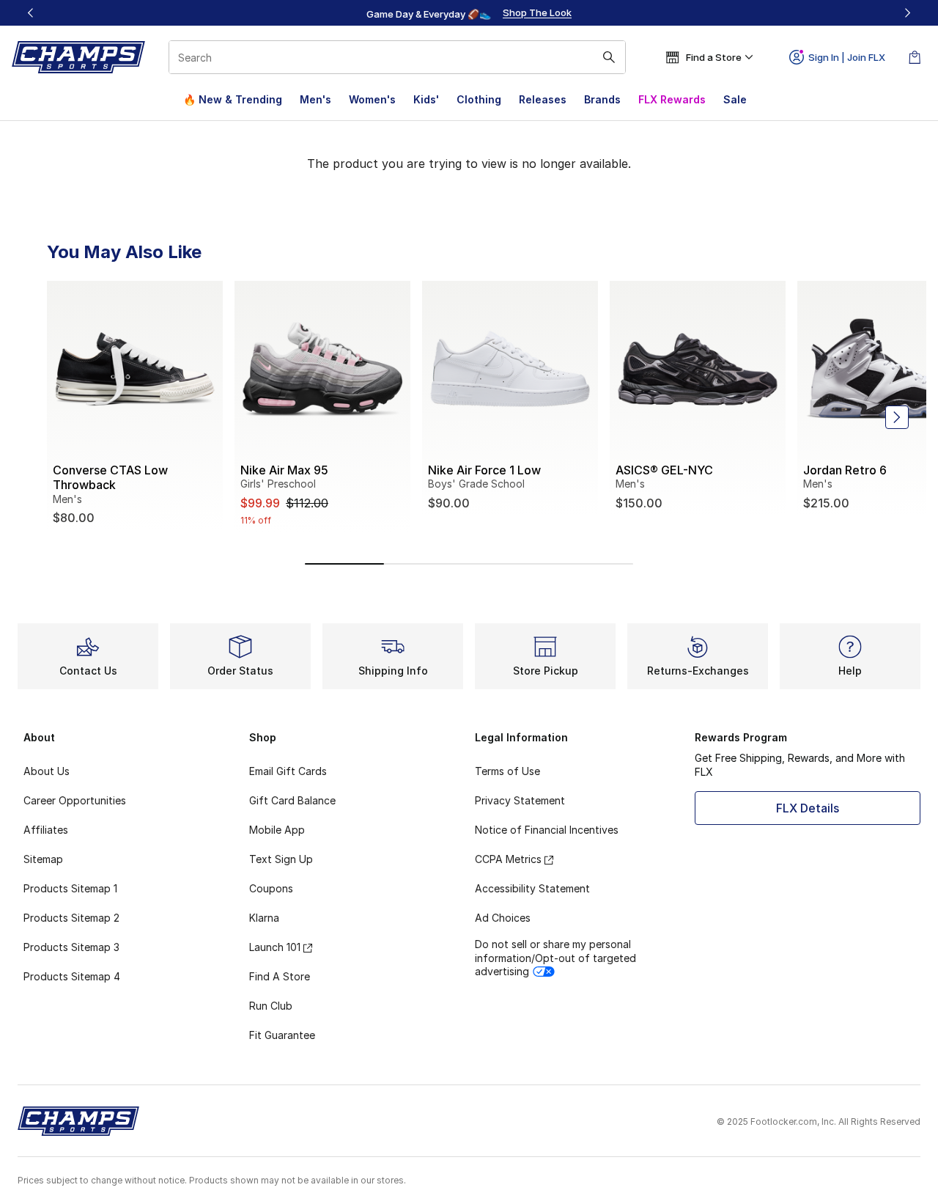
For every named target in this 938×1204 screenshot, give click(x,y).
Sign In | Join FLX (846, 57)
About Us (46, 771)
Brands (602, 99)
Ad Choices (503, 917)
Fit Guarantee (282, 1035)
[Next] (907, 13)
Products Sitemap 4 (71, 976)
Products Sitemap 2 (71, 917)
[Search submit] (609, 57)
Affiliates (45, 829)
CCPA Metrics (508, 859)
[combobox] (397, 57)
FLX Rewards (672, 99)
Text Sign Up (281, 859)
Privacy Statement (520, 800)
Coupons (271, 888)
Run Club (270, 1005)
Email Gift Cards (288, 771)
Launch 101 (274, 947)
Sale (735, 99)
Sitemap (43, 859)
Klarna (264, 917)
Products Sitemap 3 (71, 947)
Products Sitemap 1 (70, 888)
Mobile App (277, 829)
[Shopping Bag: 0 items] (914, 57)
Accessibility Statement (532, 888)
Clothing (479, 99)
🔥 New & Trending (232, 99)
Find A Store (279, 976)
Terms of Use (507, 771)
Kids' (426, 99)
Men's (315, 99)
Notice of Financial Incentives (546, 829)
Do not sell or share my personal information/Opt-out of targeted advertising (555, 957)
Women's (372, 99)
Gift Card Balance (292, 800)
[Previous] (30, 13)
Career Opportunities (74, 800)
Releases (542, 99)
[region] (469, 13)
